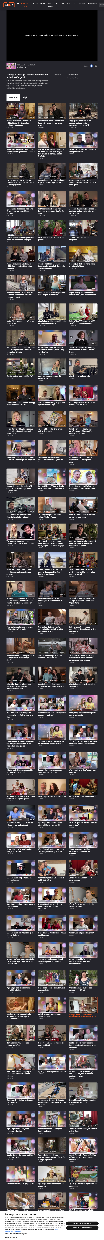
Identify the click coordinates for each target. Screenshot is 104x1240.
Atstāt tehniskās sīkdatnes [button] (82, 1228)
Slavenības (71, 3)
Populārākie (92, 3)
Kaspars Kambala (72, 74)
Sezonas (13, 97)
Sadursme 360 (60, 4)
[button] (35, 1234)
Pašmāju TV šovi (24, 4)
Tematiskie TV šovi (73, 78)
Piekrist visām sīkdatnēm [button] (82, 1223)
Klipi (25, 97)
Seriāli (35, 3)
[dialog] (52, 1225)
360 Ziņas (50, 4)
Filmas (43, 3)
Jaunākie (81, 3)
